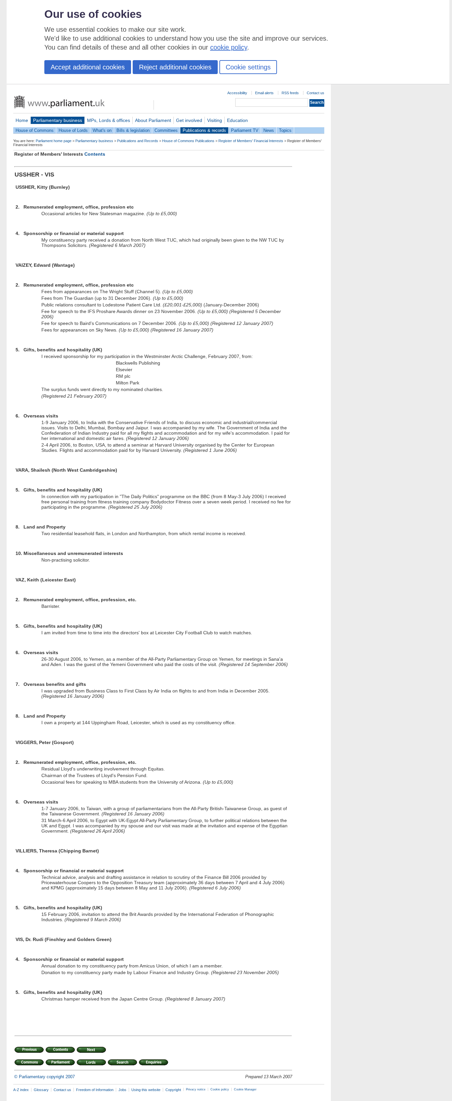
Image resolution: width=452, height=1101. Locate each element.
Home (22, 120)
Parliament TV (244, 130)
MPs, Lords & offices (108, 120)
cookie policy (228, 47)
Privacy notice (195, 1089)
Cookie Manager (245, 1089)
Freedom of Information (94, 1090)
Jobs (122, 1090)
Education (237, 120)
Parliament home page (53, 141)
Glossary (41, 1090)
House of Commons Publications (188, 141)
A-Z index (21, 1090)
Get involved (189, 120)
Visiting (214, 120)
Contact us (315, 93)
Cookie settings (248, 67)
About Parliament (153, 120)
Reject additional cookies (175, 67)
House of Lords (73, 130)
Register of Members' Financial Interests (250, 141)
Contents (94, 154)
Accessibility (237, 93)
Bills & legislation (133, 130)
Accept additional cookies (88, 67)
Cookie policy (219, 1089)
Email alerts (264, 93)
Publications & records (204, 130)
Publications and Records (137, 141)
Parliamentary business (57, 120)
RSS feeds (290, 93)
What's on (102, 130)
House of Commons (35, 130)
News (268, 130)
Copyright (173, 1090)
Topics (285, 130)
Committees (166, 130)
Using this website (145, 1090)
